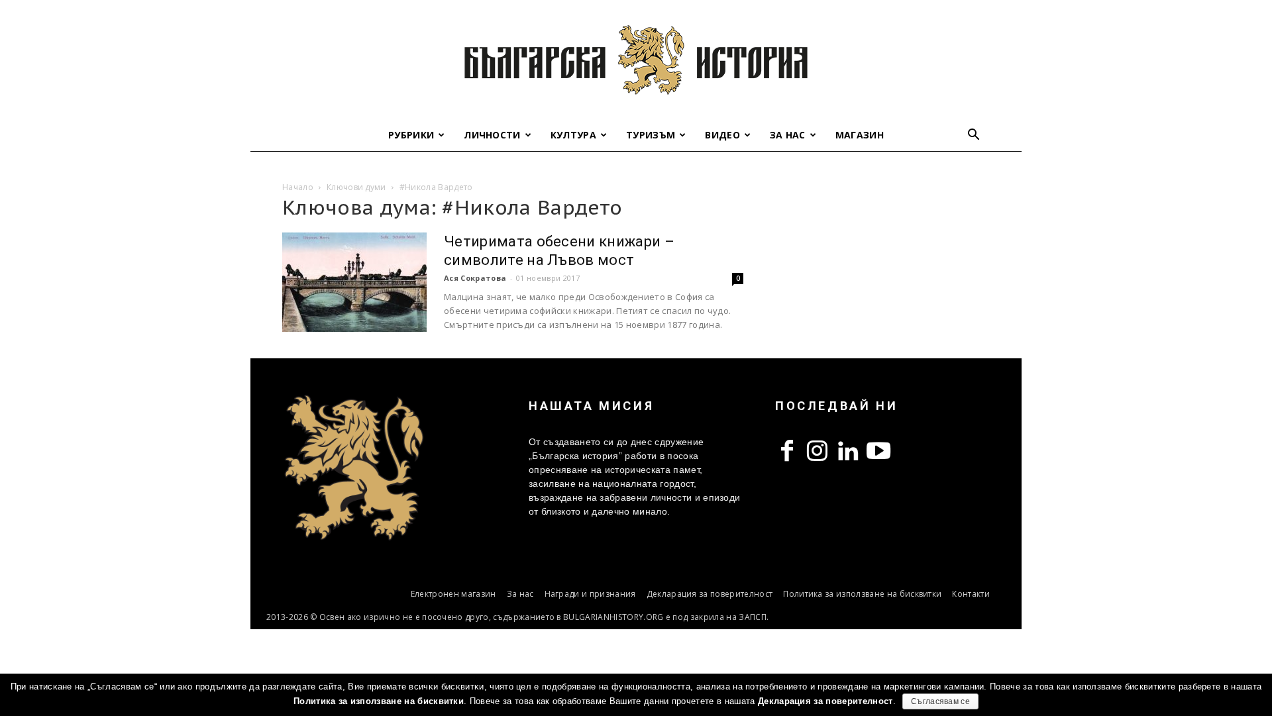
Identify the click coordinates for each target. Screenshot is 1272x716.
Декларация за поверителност (710, 593)
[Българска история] (636, 59)
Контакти (971, 593)
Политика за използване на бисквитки (862, 593)
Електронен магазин (453, 593)
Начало (297, 187)
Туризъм (650, 134)
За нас (788, 134)
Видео (722, 134)
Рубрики (411, 134)
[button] (974, 136)
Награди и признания (590, 593)
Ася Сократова (475, 278)
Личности (492, 134)
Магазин (859, 134)
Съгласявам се (940, 701)
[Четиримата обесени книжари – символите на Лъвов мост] (354, 282)
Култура (573, 134)
